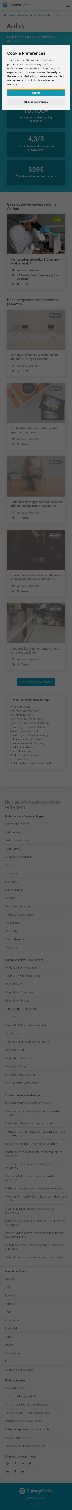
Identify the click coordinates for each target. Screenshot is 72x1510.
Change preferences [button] (36, 101)
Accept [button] (36, 92)
